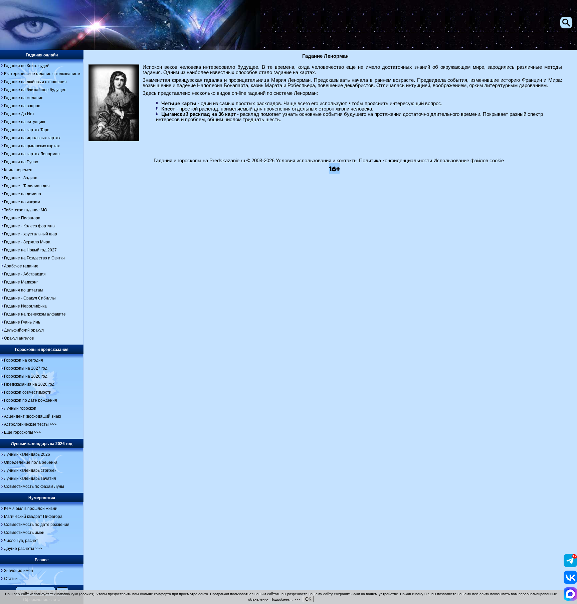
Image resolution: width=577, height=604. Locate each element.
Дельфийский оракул (24, 330)
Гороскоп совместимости (27, 392)
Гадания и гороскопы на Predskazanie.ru (199, 160)
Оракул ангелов (19, 338)
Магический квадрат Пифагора (33, 516)
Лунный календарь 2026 (27, 454)
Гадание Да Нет (19, 114)
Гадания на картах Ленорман (32, 154)
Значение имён (18, 570)
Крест (168, 109)
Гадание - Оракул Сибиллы (30, 298)
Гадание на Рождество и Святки (34, 258)
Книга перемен (18, 170)
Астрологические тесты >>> (30, 424)
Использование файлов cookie (468, 160)
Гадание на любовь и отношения (35, 81)
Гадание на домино (22, 194)
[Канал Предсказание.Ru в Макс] (570, 599)
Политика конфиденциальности (395, 160)
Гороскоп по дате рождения (30, 400)
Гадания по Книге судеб (26, 65)
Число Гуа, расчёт (21, 540)
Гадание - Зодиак (20, 178)
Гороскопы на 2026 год (25, 376)
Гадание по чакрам (22, 202)
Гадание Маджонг (21, 282)
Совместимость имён (24, 532)
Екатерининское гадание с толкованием (42, 73)
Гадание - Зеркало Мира (27, 242)
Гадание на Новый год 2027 (30, 250)
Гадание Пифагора (22, 218)
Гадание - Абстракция (25, 274)
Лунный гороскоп (20, 408)
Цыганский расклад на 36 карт (198, 114)
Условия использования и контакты (317, 160)
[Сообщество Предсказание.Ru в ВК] (570, 582)
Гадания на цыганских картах (32, 146)
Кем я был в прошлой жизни (30, 508)
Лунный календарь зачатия (30, 478)
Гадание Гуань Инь (22, 322)
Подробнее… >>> (285, 599)
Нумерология (41, 497)
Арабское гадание (21, 266)
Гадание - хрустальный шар (30, 234)
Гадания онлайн (42, 55)
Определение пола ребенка (30, 462)
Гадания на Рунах (21, 162)
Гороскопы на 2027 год (25, 368)
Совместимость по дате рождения (36, 524)
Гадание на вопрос (22, 106)
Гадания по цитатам (23, 290)
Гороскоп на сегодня (23, 360)
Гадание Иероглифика (25, 306)
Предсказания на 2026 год (29, 384)
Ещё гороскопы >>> (22, 432)
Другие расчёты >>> (23, 548)
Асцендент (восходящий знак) (32, 416)
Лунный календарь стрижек (30, 470)
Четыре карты (178, 103)
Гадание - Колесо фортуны (29, 226)
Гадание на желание (23, 97)
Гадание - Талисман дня (27, 186)
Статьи (11, 578)
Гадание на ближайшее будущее (35, 89)
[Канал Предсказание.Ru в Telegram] (570, 565)
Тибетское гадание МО (25, 210)
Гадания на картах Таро (26, 130)
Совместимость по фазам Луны (34, 486)
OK (308, 599)
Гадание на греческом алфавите (35, 314)
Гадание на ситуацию (24, 122)
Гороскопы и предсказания (41, 349)
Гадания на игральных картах (32, 138)
